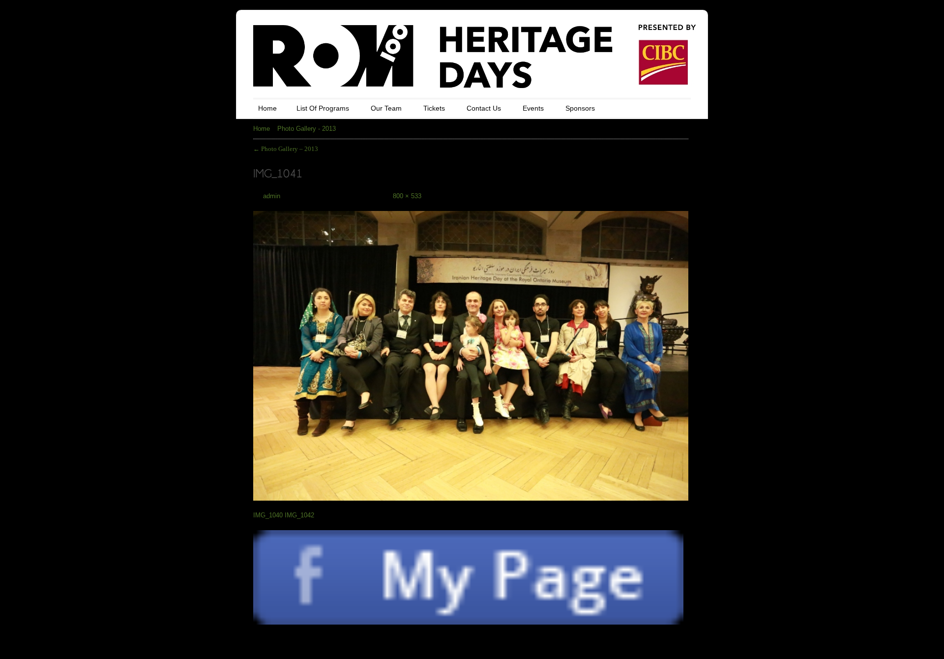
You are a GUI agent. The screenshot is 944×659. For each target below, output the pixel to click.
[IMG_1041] (470, 350)
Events (533, 108)
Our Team (386, 108)
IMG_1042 (299, 515)
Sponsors (580, 108)
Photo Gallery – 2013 (285, 148)
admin (271, 196)
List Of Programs (322, 108)
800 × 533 (407, 196)
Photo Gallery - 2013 (306, 128)
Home (267, 108)
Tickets (434, 108)
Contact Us (484, 108)
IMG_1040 (268, 515)
